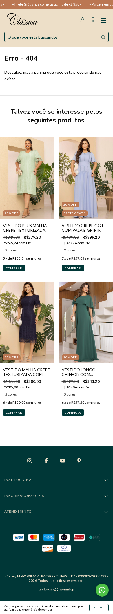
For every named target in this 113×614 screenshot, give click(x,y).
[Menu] (103, 20)
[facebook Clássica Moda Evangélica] (47, 460)
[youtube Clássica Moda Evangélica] (63, 460)
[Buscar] (103, 37)
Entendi (98, 607)
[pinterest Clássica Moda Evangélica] (79, 460)
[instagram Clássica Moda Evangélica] (30, 460)
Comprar (14, 268)
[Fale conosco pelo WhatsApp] (102, 590)
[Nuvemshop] (57, 589)
